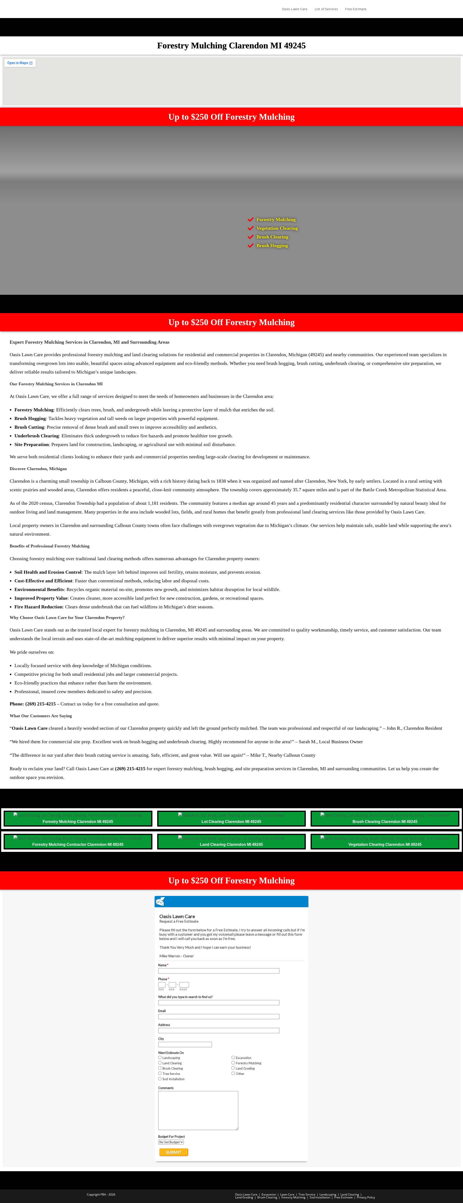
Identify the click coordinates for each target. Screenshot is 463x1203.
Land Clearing (349, 1194)
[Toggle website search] (375, 9)
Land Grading (244, 1197)
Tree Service (307, 1194)
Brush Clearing (267, 1197)
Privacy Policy (366, 1197)
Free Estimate (343, 1197)
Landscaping (328, 1194)
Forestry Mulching (293, 1197)
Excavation (269, 1194)
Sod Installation (320, 1197)
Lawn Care (287, 1194)
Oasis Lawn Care (246, 1194)
